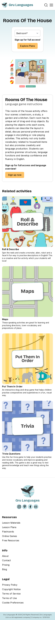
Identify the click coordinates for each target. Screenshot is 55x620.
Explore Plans (27, 45)
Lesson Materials (11, 522)
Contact (6, 560)
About (5, 556)
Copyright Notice (11, 589)
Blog (4, 569)
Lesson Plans (9, 527)
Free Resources (10, 540)
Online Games (9, 536)
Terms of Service (11, 593)
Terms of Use (9, 598)
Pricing (5, 564)
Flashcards (8, 531)
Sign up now (14, 174)
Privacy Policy (9, 584)
